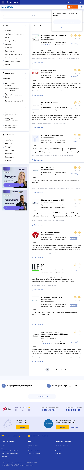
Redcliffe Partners (48, 70)
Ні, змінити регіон (67, 28)
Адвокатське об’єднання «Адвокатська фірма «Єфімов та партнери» (54, 334)
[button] (3, 2)
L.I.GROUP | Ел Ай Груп (50, 232)
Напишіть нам (59, 448)
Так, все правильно (67, 22)
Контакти (58, 453)
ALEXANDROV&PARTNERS (52, 135)
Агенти (4, 445)
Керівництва (32, 448)
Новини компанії (33, 445)
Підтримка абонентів (61, 445)
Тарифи (22, 427)
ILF (42, 265)
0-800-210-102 (73, 410)
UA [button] (66, 2)
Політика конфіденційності (10, 451)
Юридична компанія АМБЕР (53, 200)
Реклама (4, 456)
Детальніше (74, 427)
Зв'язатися (38, 63)
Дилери (4, 448)
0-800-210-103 (48, 410)
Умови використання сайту (10, 453)
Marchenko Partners (49, 103)
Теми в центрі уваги (34, 453)
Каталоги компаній (34, 451)
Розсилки (58, 451)
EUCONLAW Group (49, 168)
